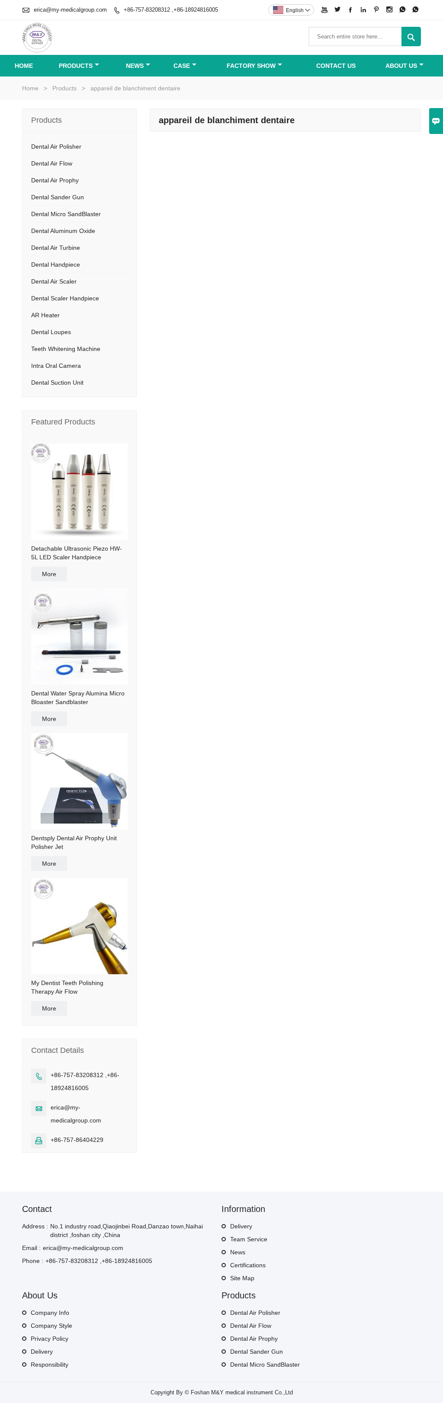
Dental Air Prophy (55, 180)
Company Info (50, 1312)
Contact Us (336, 65)
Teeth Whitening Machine (65, 348)
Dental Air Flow (51, 163)
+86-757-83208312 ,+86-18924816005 (171, 9)
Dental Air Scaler (54, 281)
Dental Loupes (51, 331)
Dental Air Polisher (56, 146)
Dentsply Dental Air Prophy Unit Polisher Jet (74, 842)
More (49, 574)
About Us (401, 65)
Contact (37, 1209)
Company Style (51, 1325)
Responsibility (49, 1364)
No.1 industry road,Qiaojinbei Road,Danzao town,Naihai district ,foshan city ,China (126, 1230)
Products (76, 65)
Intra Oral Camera (56, 365)
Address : (35, 1226)
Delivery (241, 1226)
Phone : (32, 1260)
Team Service (248, 1239)
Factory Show (251, 65)
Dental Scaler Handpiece (65, 298)
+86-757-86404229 (77, 1139)
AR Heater (45, 315)
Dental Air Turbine (55, 247)
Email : (31, 1247)
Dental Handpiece (55, 264)
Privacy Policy (49, 1338)
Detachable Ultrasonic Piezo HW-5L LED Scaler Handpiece (76, 553)
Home (24, 65)
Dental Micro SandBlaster (66, 213)
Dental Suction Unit (57, 382)
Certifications (248, 1265)
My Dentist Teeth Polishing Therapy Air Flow (67, 987)
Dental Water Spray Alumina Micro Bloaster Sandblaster (78, 697)
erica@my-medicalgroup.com (70, 9)
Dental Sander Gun (57, 197)
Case (181, 65)
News (135, 65)
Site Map (242, 1278)
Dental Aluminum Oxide (63, 230)
